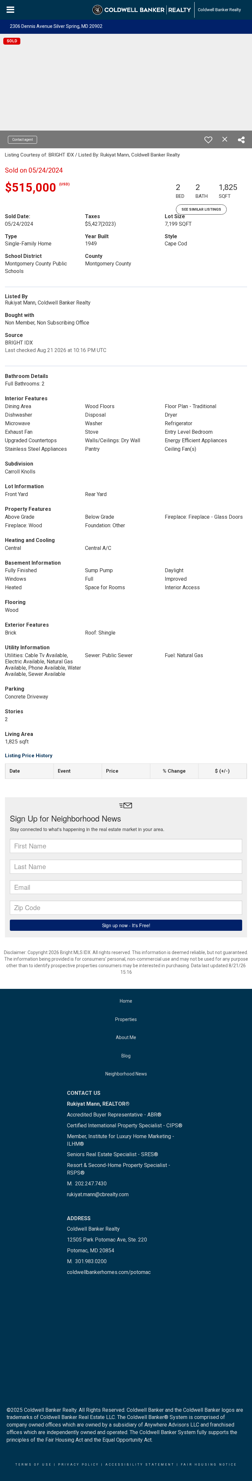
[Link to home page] (142, 10)
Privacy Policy (78, 1464)
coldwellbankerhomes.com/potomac (109, 1272)
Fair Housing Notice (209, 1464)
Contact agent (22, 139)
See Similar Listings (201, 209)
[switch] (208, 140)
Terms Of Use (33, 1464)
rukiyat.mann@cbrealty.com (98, 1194)
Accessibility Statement (140, 1464)
